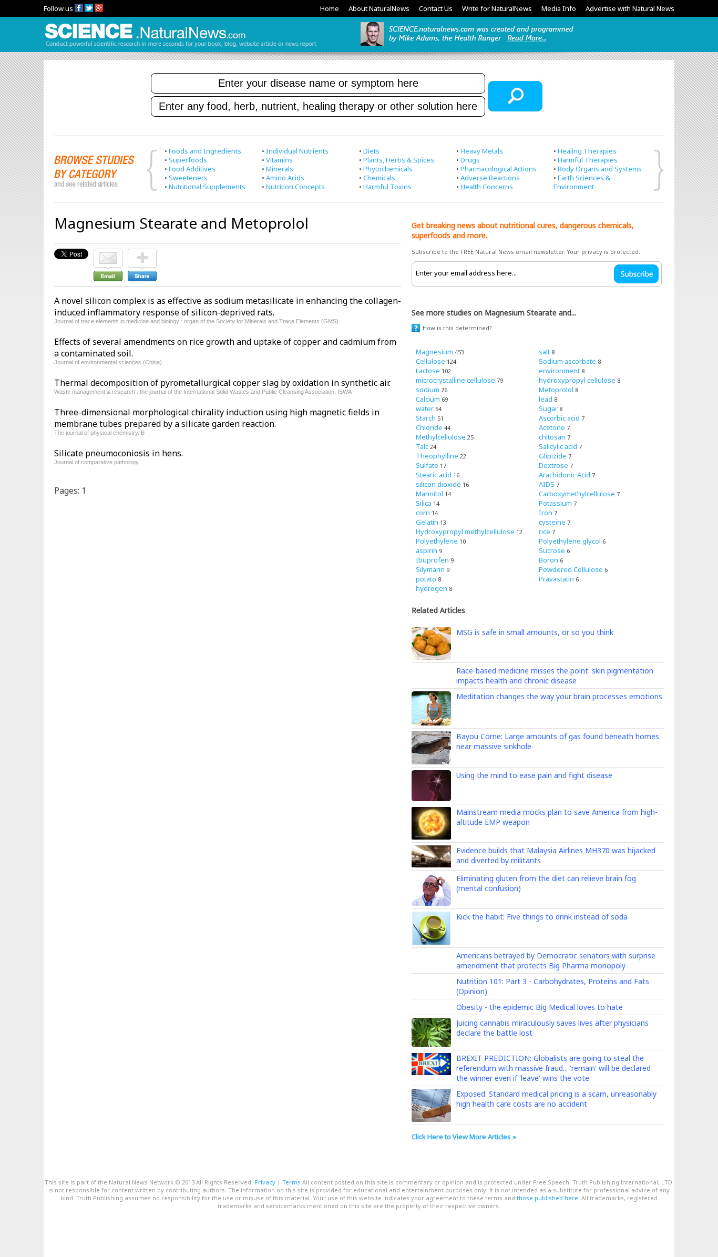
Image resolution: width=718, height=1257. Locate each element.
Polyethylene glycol (570, 541)
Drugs (470, 160)
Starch (426, 418)
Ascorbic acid (559, 418)
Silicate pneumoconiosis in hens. (118, 453)
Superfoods (188, 160)
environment (559, 370)
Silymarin (430, 569)
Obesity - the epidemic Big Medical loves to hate (539, 1007)
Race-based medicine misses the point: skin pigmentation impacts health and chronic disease (554, 676)
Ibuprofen (432, 560)
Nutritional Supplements (207, 186)
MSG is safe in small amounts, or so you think (534, 632)
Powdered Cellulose (571, 569)
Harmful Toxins (387, 186)
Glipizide (553, 456)
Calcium (428, 399)
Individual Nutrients (297, 151)
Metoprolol (556, 389)
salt (544, 351)
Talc (422, 446)
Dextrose (553, 465)
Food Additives (192, 168)
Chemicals (379, 177)
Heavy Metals (481, 151)
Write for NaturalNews (497, 8)
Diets (371, 151)
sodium (427, 389)
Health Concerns (486, 186)
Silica (424, 503)
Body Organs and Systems (600, 168)
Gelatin (427, 522)
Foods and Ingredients (205, 151)
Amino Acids (285, 177)
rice (544, 531)
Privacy (264, 1182)
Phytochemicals (388, 168)
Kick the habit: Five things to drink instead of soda (542, 917)
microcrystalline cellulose (455, 380)
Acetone (552, 427)
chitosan (552, 437)
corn (423, 512)
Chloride (429, 427)
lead (545, 399)
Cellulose (430, 361)
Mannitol (429, 493)
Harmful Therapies (588, 160)
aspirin (426, 550)
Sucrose (552, 550)
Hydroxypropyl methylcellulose (465, 531)
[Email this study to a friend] (108, 253)
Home (329, 8)
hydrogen (431, 588)
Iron (545, 512)
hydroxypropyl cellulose (577, 380)
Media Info (558, 8)
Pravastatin (556, 579)
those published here (547, 1198)
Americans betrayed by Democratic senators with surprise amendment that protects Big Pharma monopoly (555, 960)
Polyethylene (437, 541)
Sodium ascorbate (567, 361)
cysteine (552, 522)
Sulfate (427, 465)
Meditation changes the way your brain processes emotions (559, 696)
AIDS (547, 484)
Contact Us (436, 8)
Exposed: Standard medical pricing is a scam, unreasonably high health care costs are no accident (556, 1099)
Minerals (279, 168)
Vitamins (279, 160)
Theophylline (437, 456)
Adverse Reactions (490, 177)
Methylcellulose (441, 437)
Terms (291, 1182)
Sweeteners (188, 177)
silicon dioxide (438, 484)
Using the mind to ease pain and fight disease (534, 775)
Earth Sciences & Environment (581, 182)
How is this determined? (457, 328)
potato (426, 579)
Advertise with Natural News (630, 8)
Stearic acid (434, 474)
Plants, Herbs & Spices (398, 160)
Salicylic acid (558, 446)
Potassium (555, 503)
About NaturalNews (378, 8)
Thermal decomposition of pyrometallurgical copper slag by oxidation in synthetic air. (222, 383)
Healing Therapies (587, 151)
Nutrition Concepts (295, 186)
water (425, 408)
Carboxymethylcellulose (577, 493)
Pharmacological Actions (498, 168)
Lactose (428, 370)
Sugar (548, 408)
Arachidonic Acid (564, 474)
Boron (548, 560)
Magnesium (434, 351)
